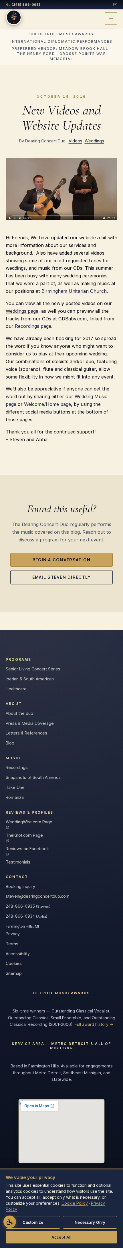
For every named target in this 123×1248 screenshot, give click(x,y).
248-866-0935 (28, 906)
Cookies (14, 963)
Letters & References (26, 733)
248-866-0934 (26, 916)
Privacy (13, 933)
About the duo (19, 713)
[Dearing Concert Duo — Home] (14, 17)
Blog (10, 742)
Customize (33, 1222)
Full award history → (94, 1024)
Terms (12, 943)
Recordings (17, 767)
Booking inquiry (20, 886)
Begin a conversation (62, 559)
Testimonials (18, 862)
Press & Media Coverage (30, 723)
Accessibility (18, 953)
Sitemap (14, 973)
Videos (75, 140)
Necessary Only (90, 1222)
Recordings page (33, 326)
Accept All (61, 1237)
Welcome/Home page (47, 404)
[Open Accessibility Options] (9, 1222)
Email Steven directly (61, 577)
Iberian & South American (30, 678)
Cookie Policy (74, 1203)
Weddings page (22, 311)
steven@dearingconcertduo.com (38, 896)
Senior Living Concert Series (33, 668)
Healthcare (16, 688)
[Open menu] (111, 18)
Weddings (94, 140)
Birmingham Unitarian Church (74, 291)
